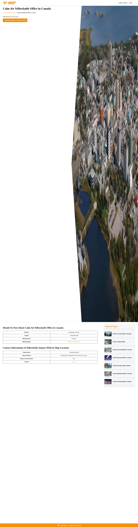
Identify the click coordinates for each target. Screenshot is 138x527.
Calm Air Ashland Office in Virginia (122, 381)
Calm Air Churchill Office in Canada (122, 349)
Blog (130, 3)
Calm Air (14, 12)
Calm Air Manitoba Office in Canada (122, 373)
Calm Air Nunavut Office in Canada (122, 357)
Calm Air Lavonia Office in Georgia (122, 333)
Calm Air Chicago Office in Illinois (122, 365)
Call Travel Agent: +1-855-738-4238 (15, 20)
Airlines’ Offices (123, 3)
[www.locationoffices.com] (9, 2)
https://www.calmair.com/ (74, 341)
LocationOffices (7, 12)
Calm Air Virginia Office (119, 341)
